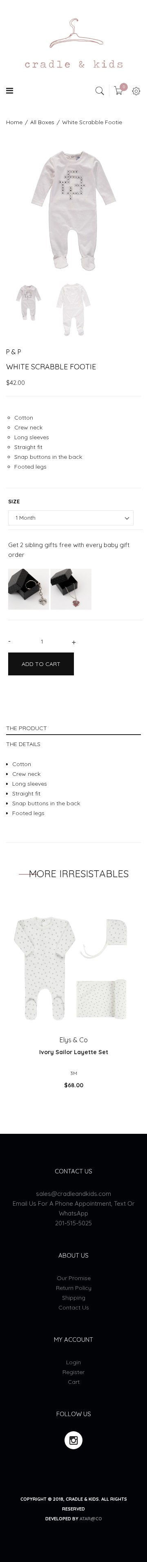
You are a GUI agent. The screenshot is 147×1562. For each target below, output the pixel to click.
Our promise (74, 1278)
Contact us (73, 1307)
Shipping (73, 1297)
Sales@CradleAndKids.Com (73, 1194)
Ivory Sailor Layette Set (73, 1052)
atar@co (91, 1519)
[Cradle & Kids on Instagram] (73, 1440)
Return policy (73, 1288)
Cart (74, 1381)
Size (14, 501)
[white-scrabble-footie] (28, 302)
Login (73, 1362)
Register (73, 1372)
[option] (73, 210)
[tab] (73, 727)
